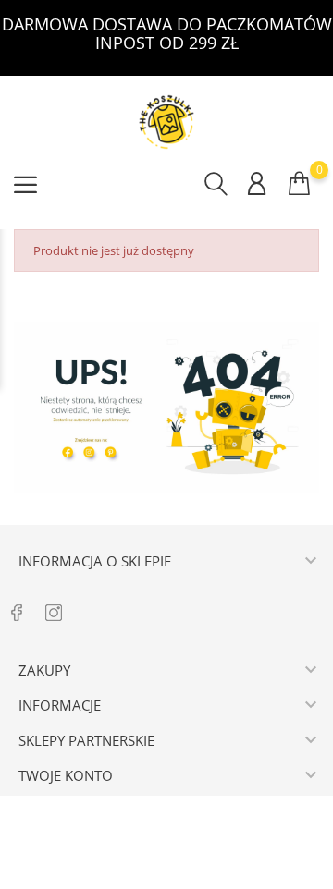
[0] (299, 183)
